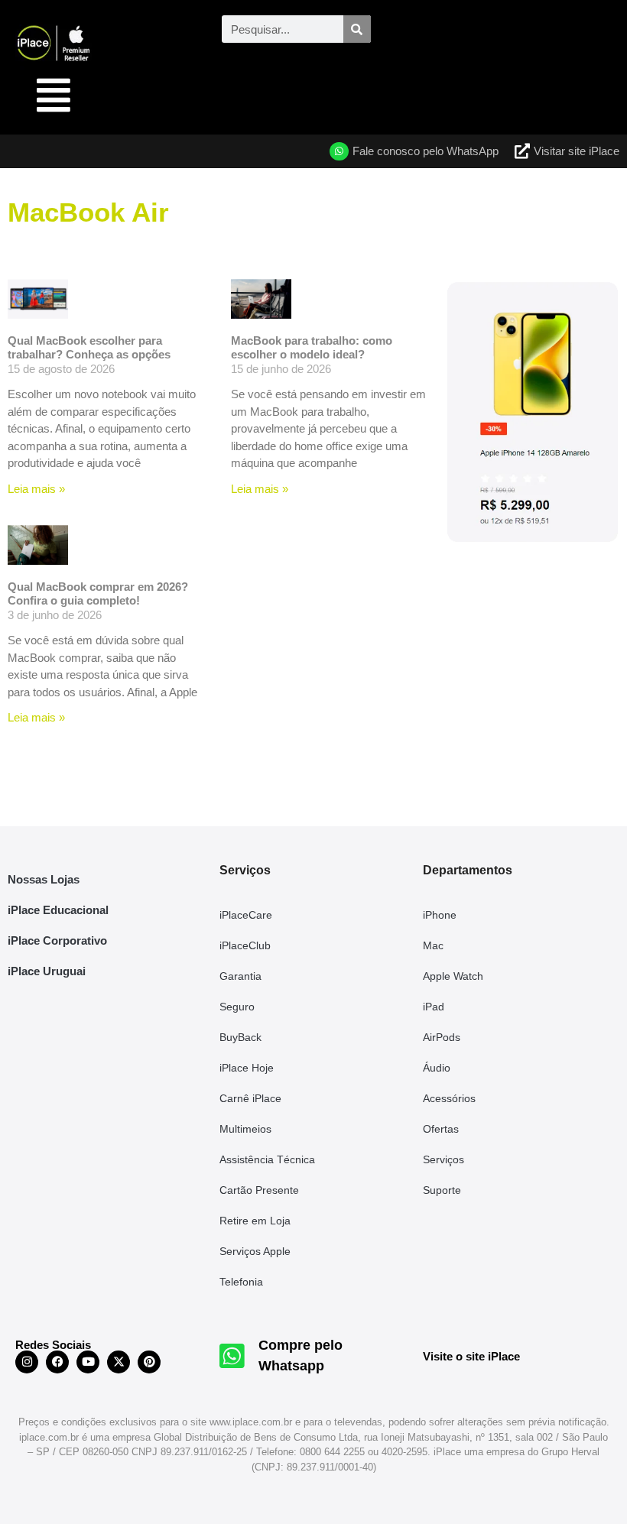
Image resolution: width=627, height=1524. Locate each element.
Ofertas (441, 1129)
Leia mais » (36, 488)
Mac (433, 945)
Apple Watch (453, 976)
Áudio (436, 1068)
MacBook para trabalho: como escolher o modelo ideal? (311, 347)
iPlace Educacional (58, 909)
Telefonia (241, 1282)
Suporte (442, 1190)
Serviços (443, 1159)
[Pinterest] (149, 1362)
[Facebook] (57, 1362)
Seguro (237, 1006)
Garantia (240, 976)
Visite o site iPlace (471, 1356)
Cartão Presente (259, 1190)
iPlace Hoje (246, 1068)
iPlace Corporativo (57, 940)
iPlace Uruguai (47, 971)
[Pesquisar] (357, 29)
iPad (433, 1006)
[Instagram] (26, 1362)
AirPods (441, 1037)
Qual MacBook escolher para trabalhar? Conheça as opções (89, 347)
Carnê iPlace (250, 1098)
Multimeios (245, 1129)
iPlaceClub (245, 945)
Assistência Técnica (267, 1159)
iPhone (439, 915)
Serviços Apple (255, 1251)
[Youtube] (87, 1362)
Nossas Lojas (44, 879)
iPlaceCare (245, 915)
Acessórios (449, 1098)
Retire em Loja (255, 1220)
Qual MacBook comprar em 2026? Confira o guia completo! (98, 593)
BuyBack (240, 1037)
